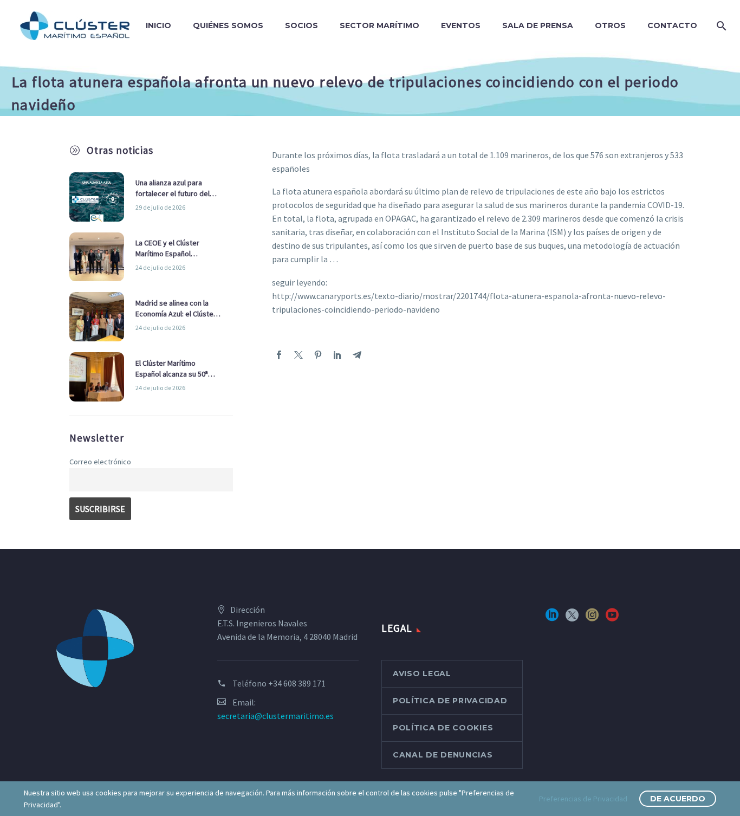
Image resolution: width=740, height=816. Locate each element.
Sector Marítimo (379, 25)
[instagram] (592, 618)
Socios (301, 25)
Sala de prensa (537, 25)
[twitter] (572, 618)
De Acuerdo (677, 799)
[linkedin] (552, 618)
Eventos (461, 25)
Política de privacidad (450, 700)
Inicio (158, 25)
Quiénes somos (228, 25)
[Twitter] (298, 355)
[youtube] (612, 618)
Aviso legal (422, 673)
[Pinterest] (318, 355)
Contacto (672, 25)
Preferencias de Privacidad (583, 799)
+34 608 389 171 (297, 683)
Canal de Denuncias (443, 755)
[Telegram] (357, 355)
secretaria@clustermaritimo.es (275, 715)
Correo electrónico (100, 462)
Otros (610, 25)
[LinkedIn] (337, 355)
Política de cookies (443, 728)
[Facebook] (279, 355)
